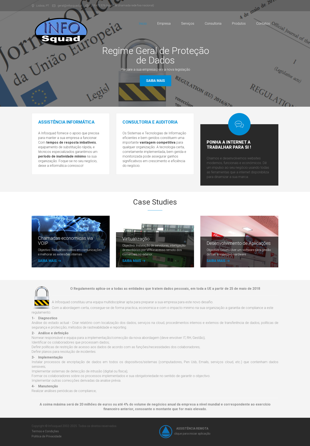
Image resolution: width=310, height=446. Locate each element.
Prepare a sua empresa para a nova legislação (155, 69)
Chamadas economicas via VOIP (65, 241)
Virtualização (136, 238)
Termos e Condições (45, 431)
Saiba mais (155, 81)
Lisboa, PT (42, 5)
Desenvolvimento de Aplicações (239, 243)
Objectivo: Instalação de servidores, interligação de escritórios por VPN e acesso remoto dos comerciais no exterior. (154, 250)
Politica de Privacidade (47, 436)
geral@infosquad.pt (70, 5)
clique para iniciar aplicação (192, 433)
